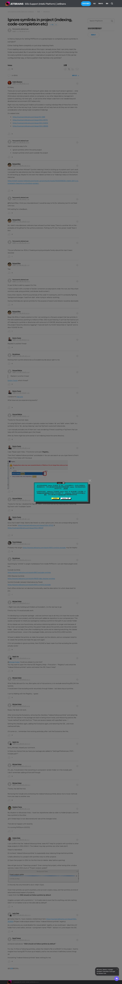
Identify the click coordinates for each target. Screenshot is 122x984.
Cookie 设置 (65, 498)
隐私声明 (41, 493)
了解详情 (65, 488)
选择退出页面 (62, 494)
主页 (14, 4)
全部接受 (55, 498)
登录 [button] (107, 3)
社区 (94, 3)
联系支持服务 (86, 3)
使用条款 (47, 493)
